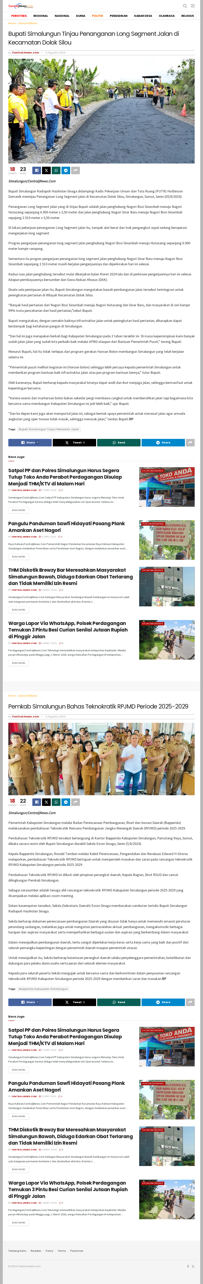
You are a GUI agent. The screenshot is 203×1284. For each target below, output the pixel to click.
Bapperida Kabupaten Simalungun (43, 989)
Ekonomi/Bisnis (28, 23)
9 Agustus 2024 (55, 52)
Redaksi (36, 1251)
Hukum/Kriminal (153, 523)
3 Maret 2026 (49, 590)
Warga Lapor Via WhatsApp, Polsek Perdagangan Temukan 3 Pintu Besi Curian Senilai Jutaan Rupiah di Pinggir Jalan (68, 630)
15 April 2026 (48, 536)
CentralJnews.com (25, 52)
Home (11, 23)
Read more (18, 510)
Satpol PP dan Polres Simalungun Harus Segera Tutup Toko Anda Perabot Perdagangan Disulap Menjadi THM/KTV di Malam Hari (65, 477)
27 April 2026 (48, 490)
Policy (49, 1251)
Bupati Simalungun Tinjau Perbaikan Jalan (49, 429)
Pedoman (76, 1251)
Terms (62, 1251)
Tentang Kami (17, 1251)
